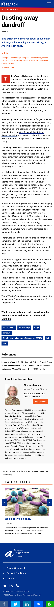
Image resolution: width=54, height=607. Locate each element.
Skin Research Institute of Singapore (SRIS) (22, 338)
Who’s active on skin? (18, 518)
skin (4, 343)
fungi (36, 327)
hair (47, 338)
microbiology (8, 327)
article (42, 369)
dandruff (7, 333)
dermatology (24, 327)
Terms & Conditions (16, 573)
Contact (10, 578)
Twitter (36, 315)
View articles (40, 401)
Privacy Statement (16, 568)
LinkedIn (6, 318)
